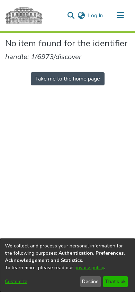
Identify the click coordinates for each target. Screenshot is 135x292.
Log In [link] (96, 15)
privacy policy (89, 267)
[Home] (24, 15)
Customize (16, 281)
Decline (90, 281)
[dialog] (67, 265)
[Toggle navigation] (120, 15)
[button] (70, 15)
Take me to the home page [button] (67, 79)
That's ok (115, 281)
